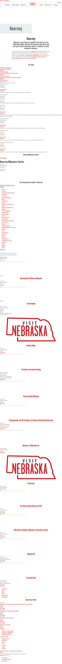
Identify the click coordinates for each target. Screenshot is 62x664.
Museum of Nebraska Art (31, 58)
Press (3, 643)
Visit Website (2, 352)
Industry (3, 642)
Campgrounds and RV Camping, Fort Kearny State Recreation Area (31, 420)
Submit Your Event (3, 257)
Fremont (1, 620)
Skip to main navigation (4, 0)
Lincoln (1, 606)
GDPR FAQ (4, 648)
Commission (4, 645)
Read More (2, 70)
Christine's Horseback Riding (31, 369)
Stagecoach (31, 554)
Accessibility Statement (6, 659)
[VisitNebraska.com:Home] (33, 4)
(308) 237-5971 (3, 149)
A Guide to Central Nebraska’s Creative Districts (9, 73)
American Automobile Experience (18, 58)
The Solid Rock (31, 578)
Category (2, 187)
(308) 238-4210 (3, 89)
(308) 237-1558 (3, 137)
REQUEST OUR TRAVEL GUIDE (7, 631)
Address (1, 655)
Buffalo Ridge (31, 345)
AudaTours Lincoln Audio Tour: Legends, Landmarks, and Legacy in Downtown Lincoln (16, 604)
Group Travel (4, 640)
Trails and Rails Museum (31, 396)
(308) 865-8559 (3, 125)
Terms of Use (4, 661)
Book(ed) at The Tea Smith (5, 624)
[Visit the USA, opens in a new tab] (4, 651)
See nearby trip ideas (4, 80)
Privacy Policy (4, 657)
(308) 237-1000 (3, 112)
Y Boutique (31, 483)
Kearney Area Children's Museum (39, 56)
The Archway (36, 54)
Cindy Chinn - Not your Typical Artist (7, 617)
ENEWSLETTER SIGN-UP (6, 634)
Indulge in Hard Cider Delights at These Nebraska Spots (10, 77)
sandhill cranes (34, 51)
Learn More (2, 90)
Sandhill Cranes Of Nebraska (5, 69)
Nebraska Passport (5, 638)
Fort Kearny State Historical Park (32, 55)
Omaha (1, 627)
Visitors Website (3, 158)
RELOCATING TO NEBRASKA (7, 632)
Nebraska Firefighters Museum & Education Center (31, 530)
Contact (3, 647)
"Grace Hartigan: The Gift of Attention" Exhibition (9, 611)
